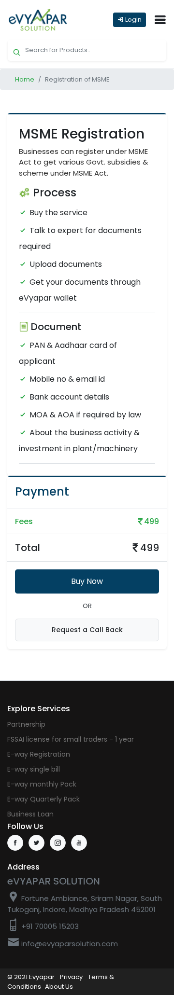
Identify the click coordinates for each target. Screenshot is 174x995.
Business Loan (30, 814)
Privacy (71, 976)
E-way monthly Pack (41, 784)
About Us (59, 986)
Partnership (26, 724)
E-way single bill (33, 769)
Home (24, 79)
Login (133, 19)
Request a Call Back (87, 630)
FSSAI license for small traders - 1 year (70, 739)
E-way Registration (38, 754)
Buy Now (87, 581)
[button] (160, 20)
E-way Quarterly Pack (43, 799)
